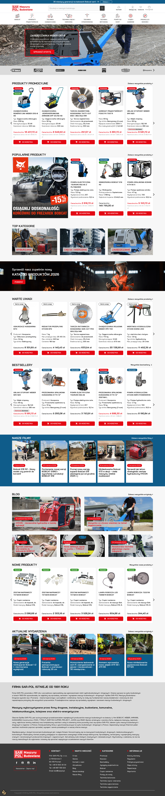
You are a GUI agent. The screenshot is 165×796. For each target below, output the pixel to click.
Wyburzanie (24, 249)
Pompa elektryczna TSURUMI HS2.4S (80, 393)
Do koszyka (26, 142)
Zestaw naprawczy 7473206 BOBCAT (22, 593)
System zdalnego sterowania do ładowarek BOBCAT (25, 548)
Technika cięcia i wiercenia (110, 781)
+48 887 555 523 (59, 768)
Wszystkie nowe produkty (141, 565)
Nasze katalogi (78, 771)
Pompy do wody (106, 775)
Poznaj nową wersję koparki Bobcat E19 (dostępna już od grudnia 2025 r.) (82, 472)
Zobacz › (106, 2)
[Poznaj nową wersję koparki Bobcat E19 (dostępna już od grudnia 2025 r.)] (82, 451)
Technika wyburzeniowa (109, 784)
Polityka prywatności (135, 762)
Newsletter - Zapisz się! (25, 768)
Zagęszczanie (121, 249)
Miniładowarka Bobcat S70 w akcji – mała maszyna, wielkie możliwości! (110, 472)
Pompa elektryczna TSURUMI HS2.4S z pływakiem (80, 184)
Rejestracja (131, 768)
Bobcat (103, 768)
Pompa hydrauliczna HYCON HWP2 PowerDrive (139, 393)
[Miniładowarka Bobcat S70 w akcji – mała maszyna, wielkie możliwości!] (110, 451)
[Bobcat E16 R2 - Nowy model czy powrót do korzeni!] (25, 451)
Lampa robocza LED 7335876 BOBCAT (108, 593)
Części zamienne (106, 771)
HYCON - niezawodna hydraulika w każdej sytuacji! (36, 524)
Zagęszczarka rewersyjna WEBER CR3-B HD (25, 113)
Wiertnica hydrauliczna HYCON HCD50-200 (139, 327)
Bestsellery (104, 762)
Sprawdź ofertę (48, 52)
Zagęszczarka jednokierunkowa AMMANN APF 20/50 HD (52, 113)
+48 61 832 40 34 (59, 765)
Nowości (103, 759)
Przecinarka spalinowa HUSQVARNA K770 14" (53, 393)
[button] (12, 45)
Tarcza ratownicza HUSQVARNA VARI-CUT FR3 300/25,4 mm (82, 328)
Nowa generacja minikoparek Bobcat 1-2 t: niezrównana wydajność (24, 665)
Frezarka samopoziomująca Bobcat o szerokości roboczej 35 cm (52, 665)
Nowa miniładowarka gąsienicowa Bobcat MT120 (137, 664)
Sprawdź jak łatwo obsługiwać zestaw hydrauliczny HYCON (137, 471)
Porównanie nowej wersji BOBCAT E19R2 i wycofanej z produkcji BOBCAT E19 (54, 472)
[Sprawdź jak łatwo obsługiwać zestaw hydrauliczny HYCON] (139, 451)
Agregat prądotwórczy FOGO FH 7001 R (111, 112)
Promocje (103, 756)
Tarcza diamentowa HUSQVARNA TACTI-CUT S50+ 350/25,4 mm (80, 113)
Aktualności (77, 765)
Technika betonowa (107, 778)
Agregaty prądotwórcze (109, 765)
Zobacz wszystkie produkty (140, 83)
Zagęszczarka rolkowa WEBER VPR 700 (110, 327)
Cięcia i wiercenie (75, 249)
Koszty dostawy (133, 756)
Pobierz (19, 282)
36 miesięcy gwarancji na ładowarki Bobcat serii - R (76, 2)
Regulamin (131, 759)
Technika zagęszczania (109, 787)
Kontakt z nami (78, 762)
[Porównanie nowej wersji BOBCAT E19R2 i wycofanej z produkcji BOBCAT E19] (54, 451)
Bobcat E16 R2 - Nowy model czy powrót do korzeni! (24, 471)
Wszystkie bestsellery (142, 364)
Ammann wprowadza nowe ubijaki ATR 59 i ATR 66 (109, 664)
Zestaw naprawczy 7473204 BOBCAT (79, 593)
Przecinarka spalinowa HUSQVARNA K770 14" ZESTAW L (110, 394)
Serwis (75, 759)
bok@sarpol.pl (59, 771)
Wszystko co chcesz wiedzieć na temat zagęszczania (107, 524)
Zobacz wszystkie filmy (142, 438)
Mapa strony (132, 765)
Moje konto (131, 771)
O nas (75, 756)
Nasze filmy (77, 775)
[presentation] (11, 69)
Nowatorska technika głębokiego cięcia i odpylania (122, 548)
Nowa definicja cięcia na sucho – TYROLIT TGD (74, 548)
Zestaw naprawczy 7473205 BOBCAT (51, 593)
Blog (74, 768)
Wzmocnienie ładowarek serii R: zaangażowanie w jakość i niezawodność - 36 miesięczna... (82, 665)
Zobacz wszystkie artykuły (140, 494)
